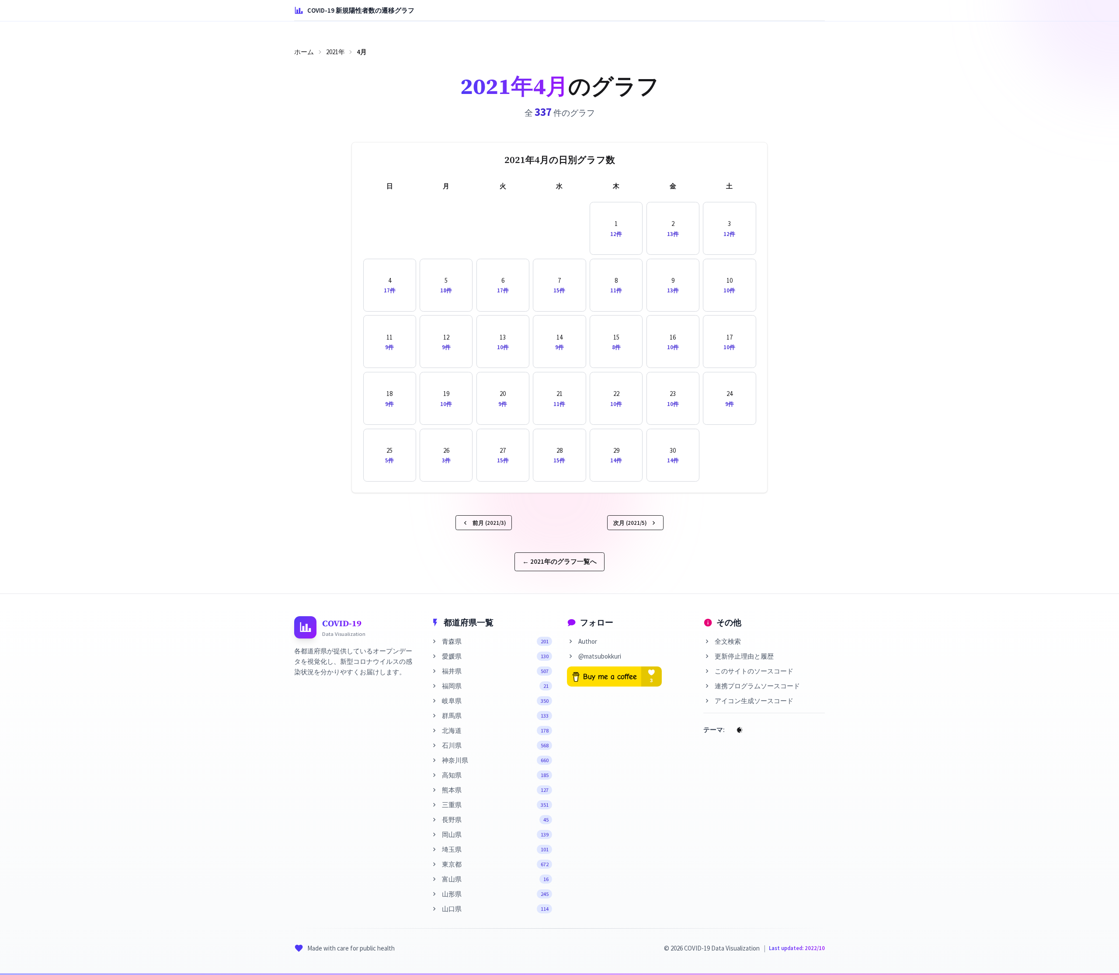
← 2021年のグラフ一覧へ (559, 561)
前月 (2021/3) (489, 522)
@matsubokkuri (599, 656)
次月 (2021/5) (629, 522)
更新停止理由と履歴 (744, 656)
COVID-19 (341, 623)
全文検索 (728, 641)
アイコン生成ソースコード (754, 701)
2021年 (335, 52)
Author (587, 641)
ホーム (304, 52)
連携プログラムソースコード (757, 686)
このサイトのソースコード (754, 671)
